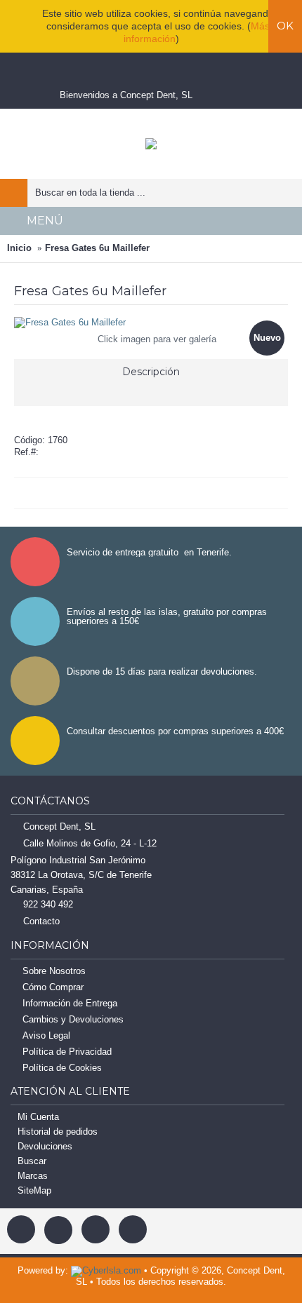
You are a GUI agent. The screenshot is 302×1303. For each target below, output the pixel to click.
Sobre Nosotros (54, 971)
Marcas (33, 1175)
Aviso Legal (46, 1035)
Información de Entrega (69, 1003)
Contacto (41, 921)
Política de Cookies (62, 1067)
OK (285, 25)
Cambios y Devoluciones (73, 1019)
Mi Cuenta (38, 1117)
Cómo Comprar (53, 987)
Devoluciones (45, 1146)
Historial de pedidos (58, 1131)
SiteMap (34, 1190)
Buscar (32, 1161)
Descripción (151, 371)
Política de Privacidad (67, 1051)
